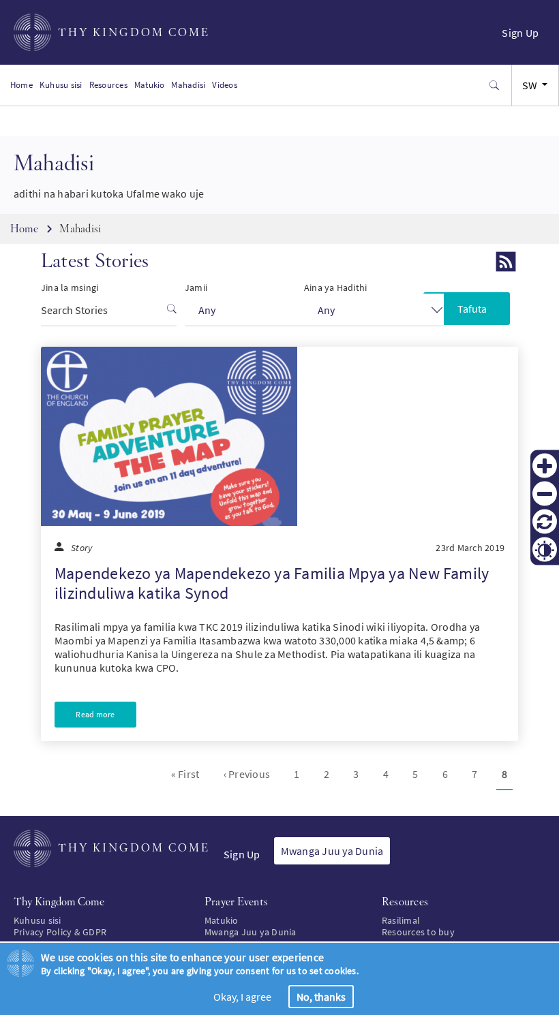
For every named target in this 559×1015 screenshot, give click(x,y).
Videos (224, 85)
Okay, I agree (242, 996)
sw (529, 85)
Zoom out (544, 494)
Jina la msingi (69, 288)
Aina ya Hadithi (335, 288)
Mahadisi (188, 85)
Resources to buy (418, 932)
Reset (544, 522)
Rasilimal (401, 920)
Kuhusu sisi (61, 85)
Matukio (149, 85)
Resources (108, 85)
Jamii (196, 288)
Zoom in (544, 466)
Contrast (544, 549)
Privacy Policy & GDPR (60, 932)
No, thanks (321, 996)
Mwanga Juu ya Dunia (332, 851)
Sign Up (520, 33)
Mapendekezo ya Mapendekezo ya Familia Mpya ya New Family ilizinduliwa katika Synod (272, 583)
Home (21, 85)
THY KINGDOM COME (134, 32)
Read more (95, 714)
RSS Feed (506, 261)
